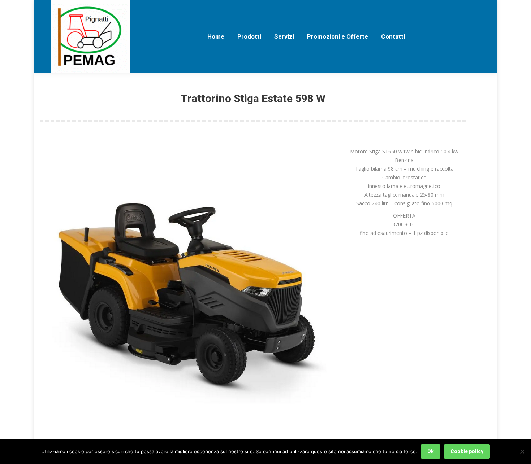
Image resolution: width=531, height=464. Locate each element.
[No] (522, 451)
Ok (430, 451)
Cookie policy (466, 451)
